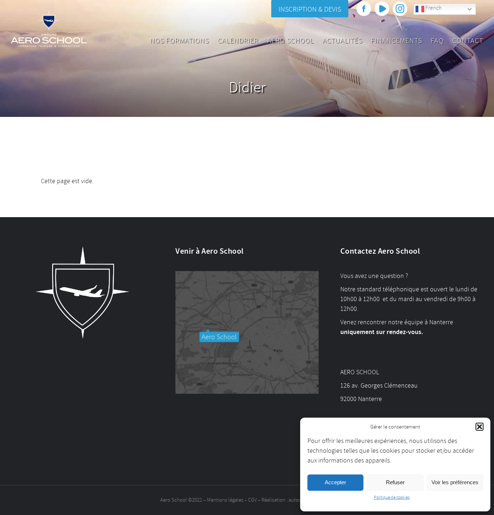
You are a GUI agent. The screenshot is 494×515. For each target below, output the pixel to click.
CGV (252, 500)
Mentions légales (225, 500)
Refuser (395, 482)
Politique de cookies (392, 497)
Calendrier (238, 40)
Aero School (290, 40)
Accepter (335, 482)
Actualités (342, 40)
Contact (467, 40)
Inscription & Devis (309, 9)
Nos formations (179, 40)
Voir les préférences (454, 482)
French (433, 8)
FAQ (437, 40)
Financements (396, 40)
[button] (479, 426)
